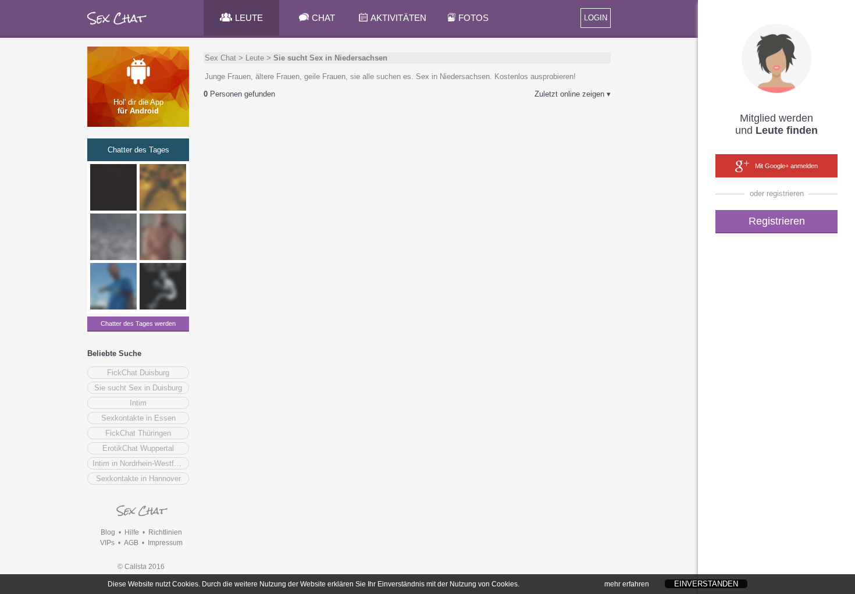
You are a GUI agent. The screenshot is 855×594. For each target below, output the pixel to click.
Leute (254, 58)
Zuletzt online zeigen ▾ (573, 94)
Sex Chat (220, 58)
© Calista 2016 (141, 567)
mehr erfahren (626, 584)
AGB (131, 543)
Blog (108, 532)
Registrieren (777, 221)
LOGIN (595, 17)
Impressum (165, 543)
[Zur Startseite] (117, 26)
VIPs (107, 543)
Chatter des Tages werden (138, 323)
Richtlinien (165, 532)
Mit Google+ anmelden (786, 165)
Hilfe (131, 532)
